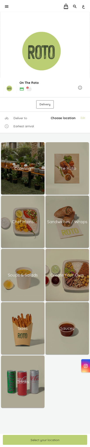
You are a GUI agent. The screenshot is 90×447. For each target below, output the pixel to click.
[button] (45, 88)
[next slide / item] (87, 45)
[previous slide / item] (3, 45)
